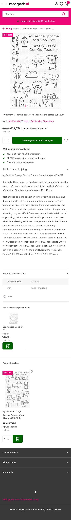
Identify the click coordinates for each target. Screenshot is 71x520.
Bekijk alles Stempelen (42, 121)
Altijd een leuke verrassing (20, 162)
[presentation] (3, 70)
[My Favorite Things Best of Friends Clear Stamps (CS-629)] (17, 389)
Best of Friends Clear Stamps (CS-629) (13, 417)
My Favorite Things (18, 121)
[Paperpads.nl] (19, 4)
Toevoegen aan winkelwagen (37, 140)
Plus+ (58, 509)
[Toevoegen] (7, 345)
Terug (8, 28)
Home (16, 28)
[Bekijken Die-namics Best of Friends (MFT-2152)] (13, 319)
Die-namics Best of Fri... (12, 328)
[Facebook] (35, 492)
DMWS (49, 509)
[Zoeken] (64, 14)
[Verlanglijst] (61, 4)
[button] (26, 106)
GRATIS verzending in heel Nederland (26, 158)
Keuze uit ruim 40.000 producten (23, 154)
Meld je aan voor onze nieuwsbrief (20, 499)
